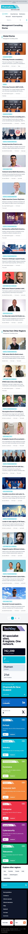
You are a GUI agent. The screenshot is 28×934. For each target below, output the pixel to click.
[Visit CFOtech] (11, 720)
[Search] (20, 20)
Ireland (5, 874)
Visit (5, 734)
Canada (17, 871)
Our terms (5, 915)
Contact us (6, 895)
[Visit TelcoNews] (11, 846)
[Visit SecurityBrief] (11, 825)
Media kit (12, 734)
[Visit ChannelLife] (11, 741)
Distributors (22, 14)
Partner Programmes (17, 16)
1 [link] (12, 618)
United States (7, 878)
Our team (5, 912)
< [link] (9, 618)
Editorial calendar (7, 899)
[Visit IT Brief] (11, 804)
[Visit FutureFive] (11, 783)
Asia (5, 871)
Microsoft (8, 16)
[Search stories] (26, 885)
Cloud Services (14, 14)
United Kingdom (14, 874)
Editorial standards (8, 902)
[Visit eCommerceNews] (11, 761)
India (23, 871)
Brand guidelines (7, 892)
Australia (10, 871)
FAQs (4, 905)
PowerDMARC (4, 932)
